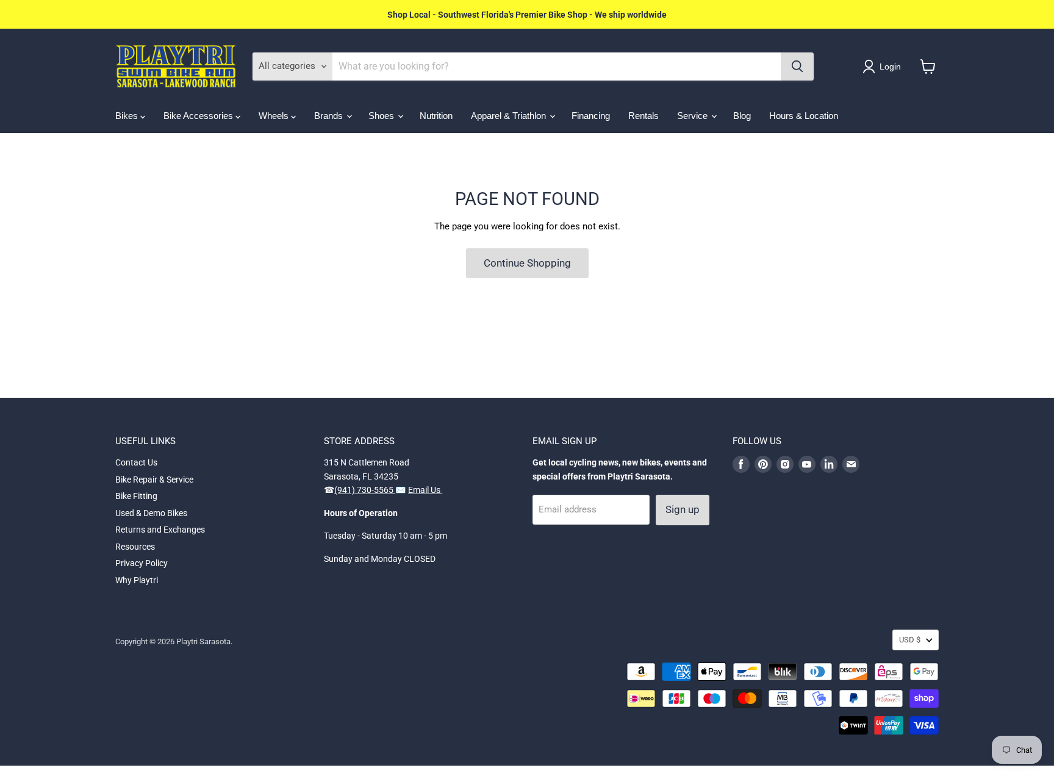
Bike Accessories (199, 115)
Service (693, 115)
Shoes (382, 115)
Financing (591, 115)
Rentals (643, 115)
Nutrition (436, 115)
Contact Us (136, 462)
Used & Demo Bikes (151, 513)
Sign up (682, 509)
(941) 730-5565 (364, 490)
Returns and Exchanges (160, 529)
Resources (135, 546)
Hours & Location (803, 115)
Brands (329, 115)
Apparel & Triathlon (509, 115)
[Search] (797, 66)
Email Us (425, 490)
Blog (742, 115)
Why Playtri (136, 580)
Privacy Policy (141, 563)
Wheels (275, 115)
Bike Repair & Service (154, 479)
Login (890, 66)
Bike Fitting (136, 496)
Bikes (127, 115)
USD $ (909, 639)
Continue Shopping (527, 263)
